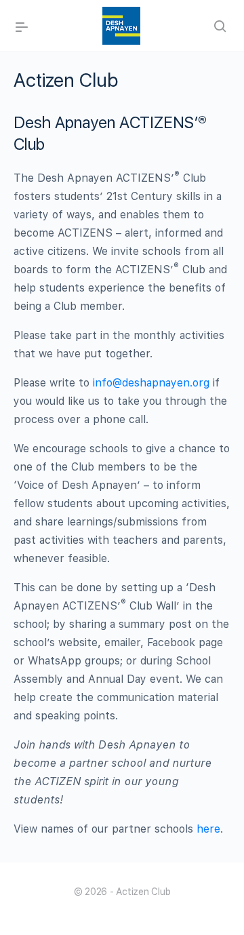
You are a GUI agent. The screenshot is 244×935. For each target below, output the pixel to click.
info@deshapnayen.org (151, 382)
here (206, 828)
